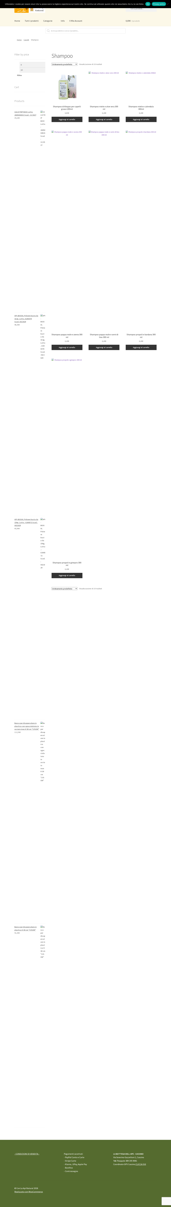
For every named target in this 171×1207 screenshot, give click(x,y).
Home (17, 20)
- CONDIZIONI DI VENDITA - (26, 1153)
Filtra (19, 75)
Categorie (47, 20)
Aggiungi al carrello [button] (67, 119)
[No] (167, 4)
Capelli (26, 40)
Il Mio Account (75, 20)
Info (63, 20)
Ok (148, 4)
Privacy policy (159, 4)
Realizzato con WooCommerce (28, 1191)
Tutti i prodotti (32, 20)
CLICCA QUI (140, 1164)
